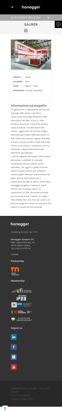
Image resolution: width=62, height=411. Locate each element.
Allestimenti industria (26, 17)
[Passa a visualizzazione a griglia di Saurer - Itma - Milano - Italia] (26, 31)
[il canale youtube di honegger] (14, 367)
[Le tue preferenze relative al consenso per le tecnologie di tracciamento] (5, 408)
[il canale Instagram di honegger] (14, 357)
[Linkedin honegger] (14, 337)
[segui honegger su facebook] (14, 347)
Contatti (14, 254)
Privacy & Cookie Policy (22, 399)
